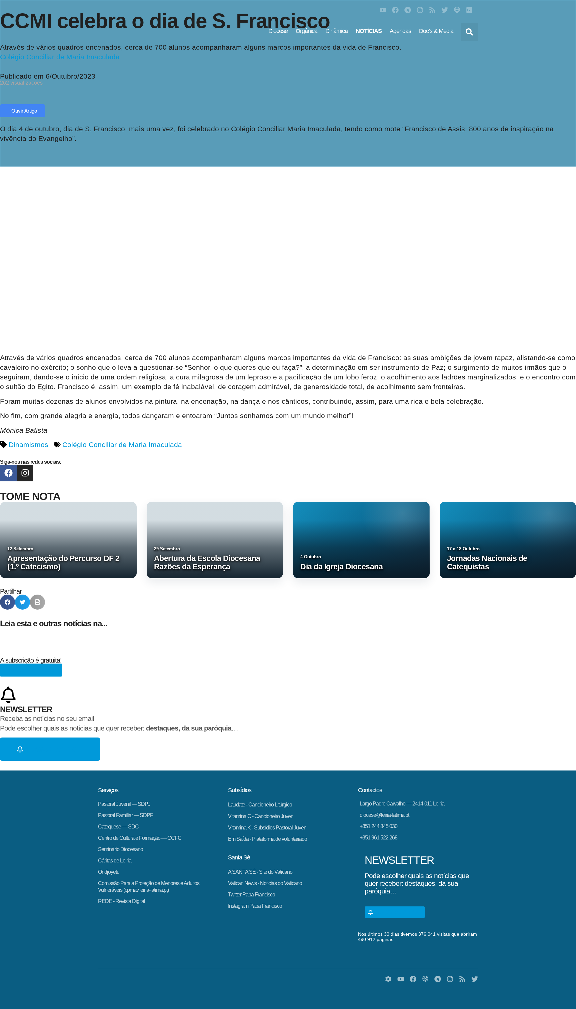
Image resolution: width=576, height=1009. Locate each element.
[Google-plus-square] (469, 10)
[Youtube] (383, 10)
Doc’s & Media (436, 31)
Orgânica (306, 31)
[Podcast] (457, 10)
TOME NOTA (30, 496)
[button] (469, 32)
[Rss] (432, 10)
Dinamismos (28, 444)
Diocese (278, 31)
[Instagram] (420, 10)
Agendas (400, 31)
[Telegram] (407, 10)
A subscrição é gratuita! (31, 660)
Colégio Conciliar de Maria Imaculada (122, 444)
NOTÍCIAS (369, 31)
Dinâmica (336, 31)
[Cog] (388, 979)
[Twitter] (444, 10)
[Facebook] (395, 10)
